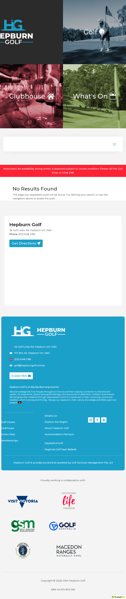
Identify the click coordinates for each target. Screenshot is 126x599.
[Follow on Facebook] (97, 420)
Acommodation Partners (59, 434)
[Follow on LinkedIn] (103, 420)
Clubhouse (27, 96)
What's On (90, 96)
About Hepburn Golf (57, 428)
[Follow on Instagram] (90, 420)
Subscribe (19, 376)
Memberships (9, 440)
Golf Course (8, 422)
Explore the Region (56, 421)
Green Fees (8, 434)
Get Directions (24, 243)
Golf (90, 32)
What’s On (51, 415)
